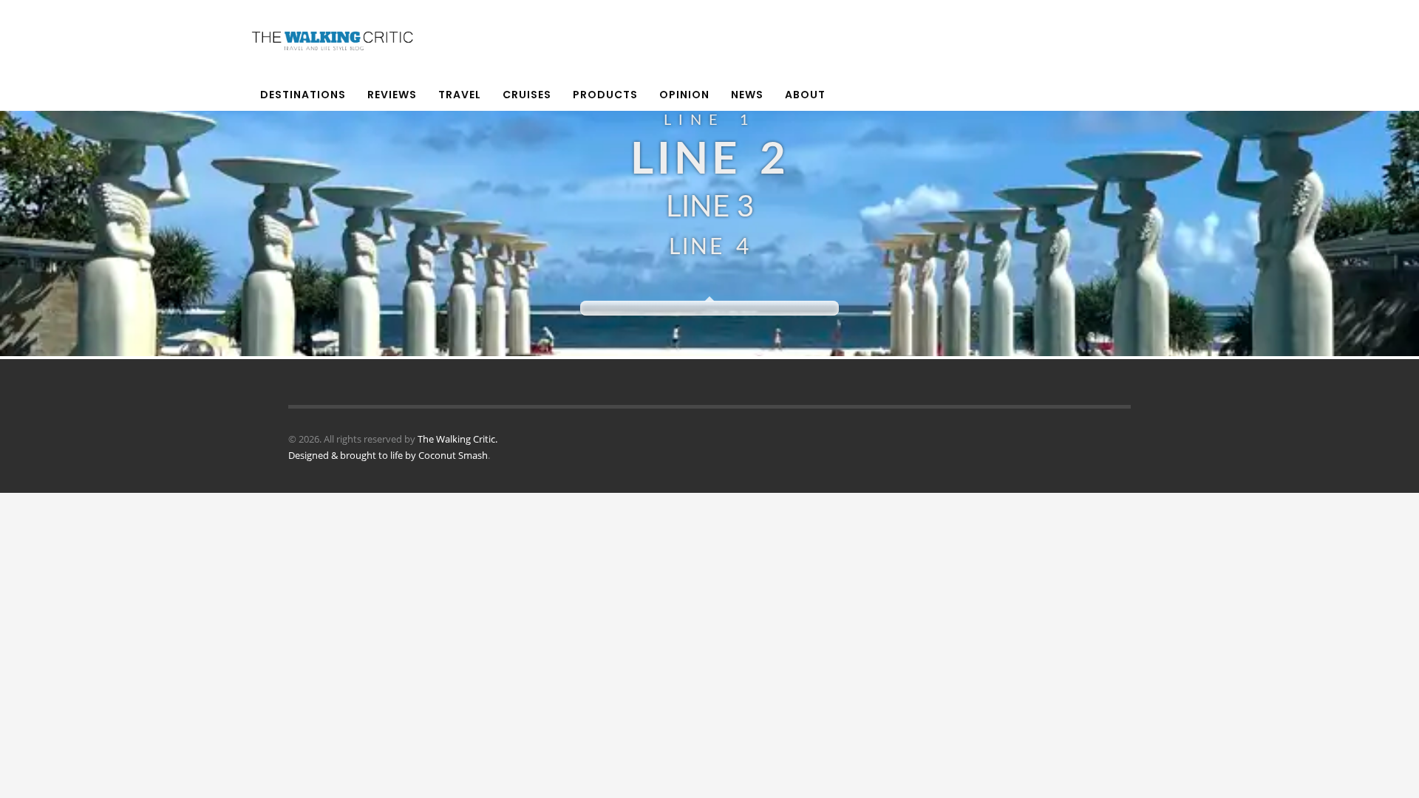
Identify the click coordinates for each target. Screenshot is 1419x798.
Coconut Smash (453, 455)
